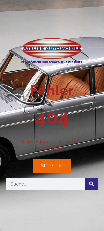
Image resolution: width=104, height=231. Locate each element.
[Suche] (91, 184)
